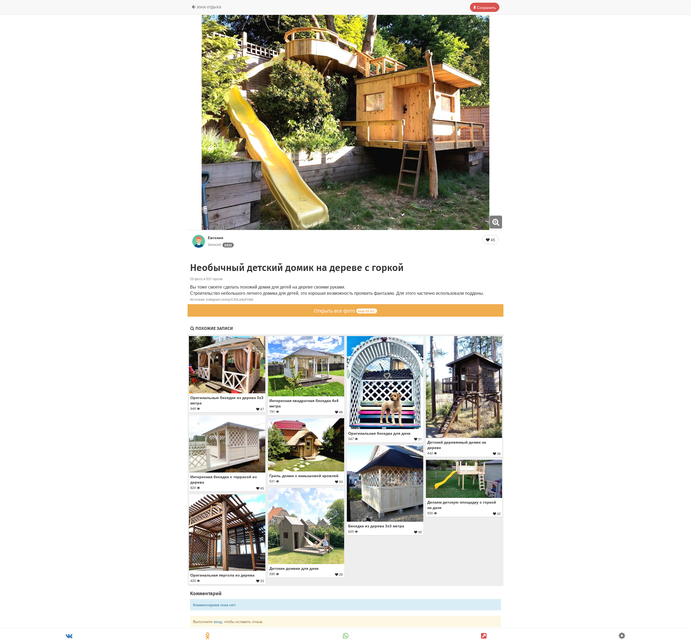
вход (218, 621)
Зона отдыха (208, 7)
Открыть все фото (344, 310)
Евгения (215, 237)
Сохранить (486, 7)
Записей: (220, 244)
